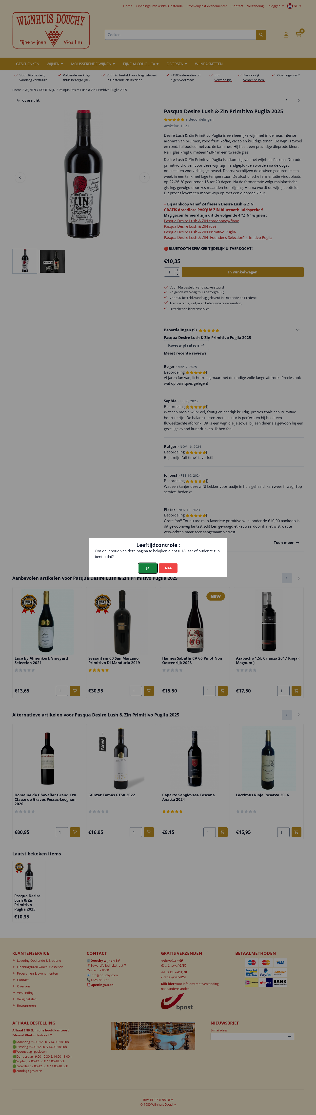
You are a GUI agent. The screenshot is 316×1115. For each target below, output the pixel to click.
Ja (147, 568)
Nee (168, 568)
